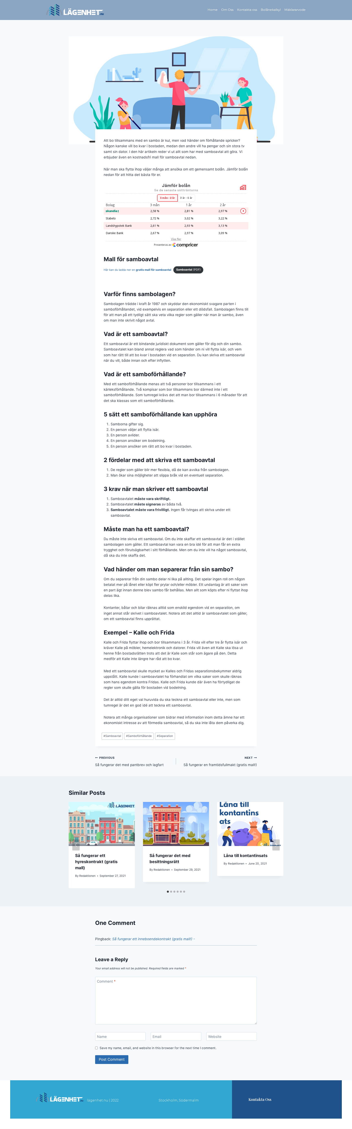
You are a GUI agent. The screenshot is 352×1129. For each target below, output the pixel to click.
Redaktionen (87, 875)
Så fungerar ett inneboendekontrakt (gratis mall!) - (153, 939)
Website (214, 1037)
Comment (106, 981)
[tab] (168, 892)
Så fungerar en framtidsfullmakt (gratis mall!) (220, 761)
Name (102, 1037)
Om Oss (227, 10)
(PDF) (188, 269)
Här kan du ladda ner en (137, 269)
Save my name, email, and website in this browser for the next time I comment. (158, 1048)
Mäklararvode (295, 10)
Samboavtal (112, 736)
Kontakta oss (247, 10)
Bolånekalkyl (271, 10)
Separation (165, 736)
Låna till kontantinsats (245, 855)
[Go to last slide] (76, 844)
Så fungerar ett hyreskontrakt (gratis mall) (96, 861)
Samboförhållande (139, 736)
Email (157, 1037)
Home (213, 10)
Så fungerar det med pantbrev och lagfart (129, 761)
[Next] (276, 844)
